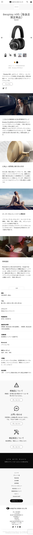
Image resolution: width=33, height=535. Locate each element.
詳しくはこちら (16, 400)
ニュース (16, 472)
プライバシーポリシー (16, 485)
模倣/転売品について (16, 491)
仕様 (16, 288)
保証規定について (16, 488)
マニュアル (7, 84)
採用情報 (16, 483)
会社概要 (16, 480)
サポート (16, 493)
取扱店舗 (16, 478)
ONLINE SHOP (16, 496)
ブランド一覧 (16, 475)
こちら (19, 524)
